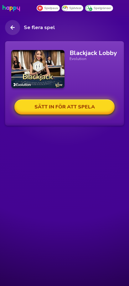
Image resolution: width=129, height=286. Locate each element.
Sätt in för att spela (64, 106)
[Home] (12, 8)
